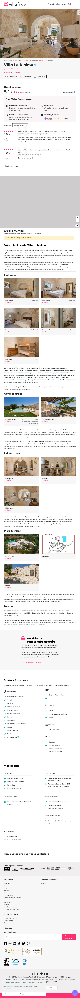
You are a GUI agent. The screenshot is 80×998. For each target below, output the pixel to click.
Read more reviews (11, 166)
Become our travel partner (12, 909)
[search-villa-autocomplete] (53, 4)
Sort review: (8, 125)
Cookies (6, 923)
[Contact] (49, 4)
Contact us (7, 886)
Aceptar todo (38, 994)
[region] (40, 202)
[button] (40, 245)
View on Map (15, 69)
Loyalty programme (10, 907)
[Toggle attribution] (77, 225)
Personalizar (9, 994)
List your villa (8, 895)
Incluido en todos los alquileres (31, 662)
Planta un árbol (9, 900)
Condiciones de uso (10, 918)
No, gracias (24, 994)
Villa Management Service (12, 897)
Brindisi (8, 69)
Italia (42, 886)
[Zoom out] (77, 220)
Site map (7, 890)
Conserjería (8, 893)
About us (7, 883)
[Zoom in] (77, 217)
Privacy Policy (8, 920)
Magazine (7, 902)
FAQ (5, 888)
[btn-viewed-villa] (64, 4)
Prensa (6, 904)
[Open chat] (75, 993)
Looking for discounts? (69, 937)
